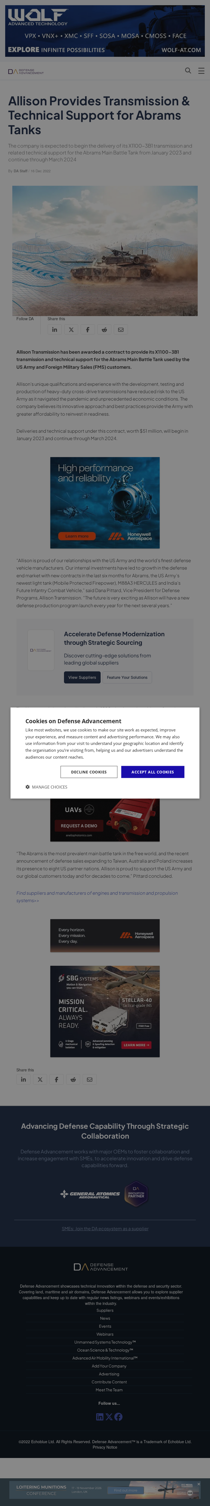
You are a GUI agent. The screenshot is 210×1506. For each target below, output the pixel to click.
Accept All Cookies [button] (153, 771)
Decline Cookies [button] (89, 771)
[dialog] (104, 753)
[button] (46, 787)
